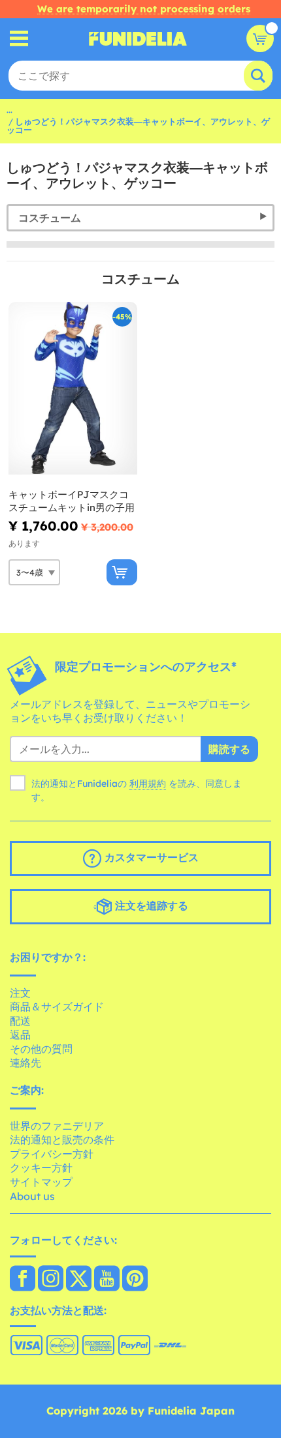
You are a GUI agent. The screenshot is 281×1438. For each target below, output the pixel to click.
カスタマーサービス (150, 857)
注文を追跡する (150, 905)
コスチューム (49, 217)
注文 (20, 992)
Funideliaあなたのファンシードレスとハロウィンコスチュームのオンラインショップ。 (138, 38)
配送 (20, 1020)
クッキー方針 (41, 1167)
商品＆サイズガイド (57, 1006)
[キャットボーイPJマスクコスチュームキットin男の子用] (72, 388)
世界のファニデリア (57, 1125)
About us (32, 1196)
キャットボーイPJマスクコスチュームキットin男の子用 (71, 501)
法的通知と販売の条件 (62, 1139)
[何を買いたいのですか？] (19, 39)
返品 (20, 1034)
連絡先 (25, 1062)
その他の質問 (41, 1048)
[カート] (260, 38)
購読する (229, 749)
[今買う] (122, 572)
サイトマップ (41, 1181)
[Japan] (22, 1279)
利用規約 (147, 783)
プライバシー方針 (51, 1153)
